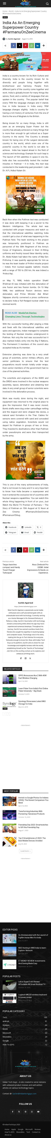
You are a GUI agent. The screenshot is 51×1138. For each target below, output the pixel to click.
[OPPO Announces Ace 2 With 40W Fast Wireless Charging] (9, 679)
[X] (19, 45)
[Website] (25, 1111)
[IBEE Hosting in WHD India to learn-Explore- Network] (9, 951)
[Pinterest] (25, 45)
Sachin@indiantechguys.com (24, 1093)
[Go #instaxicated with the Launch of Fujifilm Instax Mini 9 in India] (9, 938)
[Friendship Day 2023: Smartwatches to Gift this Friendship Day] (9, 828)
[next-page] (8, 714)
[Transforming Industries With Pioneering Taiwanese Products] (9, 815)
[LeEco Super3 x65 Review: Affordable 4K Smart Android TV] (9, 985)
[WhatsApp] (31, 45)
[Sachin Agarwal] (4, 39)
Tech (5, 683)
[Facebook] (13, 45)
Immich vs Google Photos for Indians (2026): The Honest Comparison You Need (33, 800)
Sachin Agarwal (14, 39)
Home (5, 11)
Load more (25, 851)
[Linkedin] (37, 45)
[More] (43, 45)
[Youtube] (38, 1111)
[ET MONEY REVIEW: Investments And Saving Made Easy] (9, 964)
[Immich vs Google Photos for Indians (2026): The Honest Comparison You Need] (9, 801)
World (11, 11)
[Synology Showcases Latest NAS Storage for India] (9, 705)
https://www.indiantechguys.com (25, 606)
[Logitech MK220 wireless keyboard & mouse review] (9, 998)
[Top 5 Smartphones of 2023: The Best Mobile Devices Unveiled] (9, 842)
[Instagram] (26, 658)
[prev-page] (4, 714)
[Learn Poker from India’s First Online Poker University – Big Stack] (9, 692)
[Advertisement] (25, 752)
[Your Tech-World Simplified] (25, 1063)
